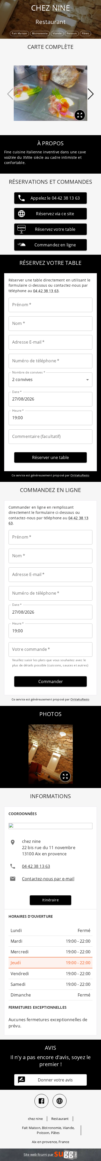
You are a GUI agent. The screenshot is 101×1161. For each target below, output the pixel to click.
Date (17, 392)
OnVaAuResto (80, 475)
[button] (65, 776)
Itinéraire (50, 899)
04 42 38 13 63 (46, 290)
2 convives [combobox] (22, 379)
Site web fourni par (39, 1154)
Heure (18, 410)
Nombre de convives (28, 372)
